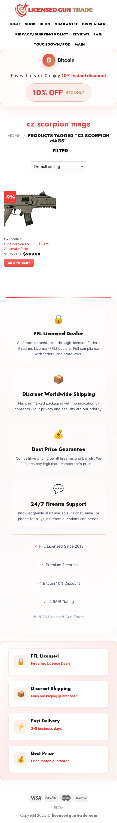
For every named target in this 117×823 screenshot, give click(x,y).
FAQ (97, 34)
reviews (81, 34)
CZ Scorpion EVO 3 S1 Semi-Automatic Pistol (27, 246)
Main (80, 44)
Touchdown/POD (52, 44)
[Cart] (110, 10)
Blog (45, 24)
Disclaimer (94, 24)
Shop (30, 24)
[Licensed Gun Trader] (54, 9)
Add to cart (19, 263)
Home (15, 24)
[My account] (101, 10)
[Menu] (7, 9)
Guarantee (66, 24)
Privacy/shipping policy (42, 34)
